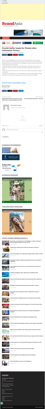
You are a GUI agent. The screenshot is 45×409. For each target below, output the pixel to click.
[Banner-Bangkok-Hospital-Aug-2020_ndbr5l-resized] (16, 43)
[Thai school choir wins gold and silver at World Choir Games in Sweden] (5, 291)
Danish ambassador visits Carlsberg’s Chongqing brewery (23, 317)
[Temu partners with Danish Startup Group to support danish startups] (5, 336)
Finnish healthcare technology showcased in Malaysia (23, 355)
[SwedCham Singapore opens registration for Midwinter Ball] (5, 272)
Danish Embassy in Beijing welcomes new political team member (25, 298)
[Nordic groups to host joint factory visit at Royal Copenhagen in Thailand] (5, 310)
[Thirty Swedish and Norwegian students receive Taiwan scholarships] (5, 323)
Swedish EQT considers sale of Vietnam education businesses (24, 247)
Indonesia (7, 46)
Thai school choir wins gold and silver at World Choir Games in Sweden (24, 292)
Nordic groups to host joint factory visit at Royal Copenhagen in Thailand (25, 311)
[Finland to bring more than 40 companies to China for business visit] (5, 304)
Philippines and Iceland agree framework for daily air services (24, 285)
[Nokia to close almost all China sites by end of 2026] (5, 348)
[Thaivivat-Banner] (38, 43)
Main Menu (6, 38)
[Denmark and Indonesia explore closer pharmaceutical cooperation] (5, 279)
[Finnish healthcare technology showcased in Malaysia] (5, 355)
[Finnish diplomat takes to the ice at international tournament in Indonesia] (5, 266)
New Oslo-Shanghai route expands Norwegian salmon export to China (26, 253)
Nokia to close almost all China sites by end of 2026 (22, 348)
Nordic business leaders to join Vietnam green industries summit (25, 329)
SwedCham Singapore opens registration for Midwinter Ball (24, 272)
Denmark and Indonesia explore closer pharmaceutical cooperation (26, 279)
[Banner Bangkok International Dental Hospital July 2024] (11, 153)
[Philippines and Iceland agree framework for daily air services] (5, 285)
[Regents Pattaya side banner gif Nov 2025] (11, 159)
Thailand (11, 46)
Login (41, 125)
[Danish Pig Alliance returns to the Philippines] (5, 361)
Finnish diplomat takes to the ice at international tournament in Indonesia (25, 267)
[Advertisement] (22, 12)
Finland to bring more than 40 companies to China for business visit (26, 304)
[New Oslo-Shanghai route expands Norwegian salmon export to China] (5, 253)
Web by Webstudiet (39, 407)
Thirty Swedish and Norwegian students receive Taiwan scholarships (26, 323)
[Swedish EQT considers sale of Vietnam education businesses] (5, 247)
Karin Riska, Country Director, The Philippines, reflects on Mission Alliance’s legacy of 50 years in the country (25, 241)
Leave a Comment (20, 52)
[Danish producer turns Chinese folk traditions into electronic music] (5, 342)
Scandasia (11, 407)
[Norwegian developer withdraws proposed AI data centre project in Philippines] (5, 260)
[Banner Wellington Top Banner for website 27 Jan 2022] (6, 43)
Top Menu (5, 1)
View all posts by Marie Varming (18, 107)
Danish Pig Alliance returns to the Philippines (20, 361)
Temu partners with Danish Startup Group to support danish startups (26, 336)
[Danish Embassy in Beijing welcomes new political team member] (5, 298)
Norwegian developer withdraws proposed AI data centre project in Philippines (25, 260)
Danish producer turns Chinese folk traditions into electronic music (26, 342)
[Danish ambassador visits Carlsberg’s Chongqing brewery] (5, 317)
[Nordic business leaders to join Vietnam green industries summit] (5, 329)
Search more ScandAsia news (14, 83)
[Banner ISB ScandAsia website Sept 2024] (28, 35)
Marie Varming (13, 52)
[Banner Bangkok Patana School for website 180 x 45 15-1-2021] (27, 43)
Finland (3, 46)
